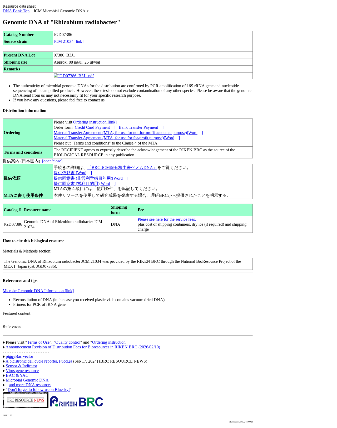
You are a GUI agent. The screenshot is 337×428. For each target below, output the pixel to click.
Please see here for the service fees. (167, 219)
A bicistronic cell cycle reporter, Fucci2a (39, 361)
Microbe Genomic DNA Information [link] (38, 290)
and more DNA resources (30, 385)
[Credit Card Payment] (94, 127)
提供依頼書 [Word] (73, 173)
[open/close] (52, 161)
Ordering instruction (109, 342)
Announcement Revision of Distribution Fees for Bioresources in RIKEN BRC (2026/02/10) (83, 347)
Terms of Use (38, 342)
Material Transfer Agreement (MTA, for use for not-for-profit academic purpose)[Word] (128, 132)
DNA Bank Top (16, 11)
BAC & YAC (17, 375)
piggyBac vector (19, 356)
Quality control (67, 342)
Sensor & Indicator (21, 366)
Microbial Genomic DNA (27, 380)
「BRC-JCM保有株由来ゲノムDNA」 (122, 167)
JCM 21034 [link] (68, 41)
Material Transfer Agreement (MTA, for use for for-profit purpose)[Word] (117, 138)
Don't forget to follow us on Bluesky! (39, 389)
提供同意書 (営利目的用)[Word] (85, 183)
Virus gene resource (22, 370)
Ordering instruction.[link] (95, 122)
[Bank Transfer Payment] (140, 127)
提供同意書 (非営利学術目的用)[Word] (91, 178)
